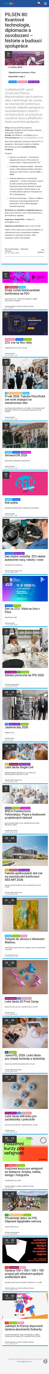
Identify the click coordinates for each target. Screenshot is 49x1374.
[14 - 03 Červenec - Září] (25, 1306)
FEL (6, 1052)
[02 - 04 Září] (25, 851)
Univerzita (19, 339)
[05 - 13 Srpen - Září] (25, 1148)
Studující (22, 287)
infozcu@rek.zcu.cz (24, 1361)
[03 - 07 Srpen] (25, 1201)
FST (6, 724)
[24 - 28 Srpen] (25, 977)
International (14, 764)
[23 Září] (25, 435)
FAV (6, 764)
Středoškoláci (22, 82)
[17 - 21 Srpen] (25, 1092)
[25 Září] (25, 323)
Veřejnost (28, 339)
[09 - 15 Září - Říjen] (25, 705)
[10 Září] (25, 648)
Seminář (8, 808)
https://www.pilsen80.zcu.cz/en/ (31, 138)
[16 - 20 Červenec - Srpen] (25, 1250)
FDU (6, 287)
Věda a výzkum (34, 82)
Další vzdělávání (10, 672)
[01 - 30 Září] (25, 915)
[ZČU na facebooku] (45, 1361)
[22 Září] (25, 483)
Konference (13, 287)
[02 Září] (25, 794)
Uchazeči (13, 1165)
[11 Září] (25, 589)
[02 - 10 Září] (25, 751)
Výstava (24, 936)
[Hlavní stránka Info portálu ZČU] (9, 3)
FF (6, 393)
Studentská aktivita (15, 393)
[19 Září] (25, 534)
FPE (19, 672)
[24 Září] (25, 374)
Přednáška (12, 82)
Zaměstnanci (25, 452)
